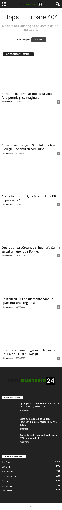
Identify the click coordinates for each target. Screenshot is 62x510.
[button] (57, 4)
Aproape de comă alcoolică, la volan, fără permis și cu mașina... (28, 96)
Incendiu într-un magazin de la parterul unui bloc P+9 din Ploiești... (30, 352)
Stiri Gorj (6, 467)
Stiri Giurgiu (7, 486)
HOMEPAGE (39, 40)
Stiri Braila (6, 481)
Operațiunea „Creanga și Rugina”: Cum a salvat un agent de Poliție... (31, 249)
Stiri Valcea (7, 491)
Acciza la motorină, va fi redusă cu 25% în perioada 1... (30, 198)
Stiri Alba (6, 462)
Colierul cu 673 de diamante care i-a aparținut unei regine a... (27, 301)
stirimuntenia (8, 102)
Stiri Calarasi (7, 471)
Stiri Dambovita (9, 476)
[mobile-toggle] (4, 4)
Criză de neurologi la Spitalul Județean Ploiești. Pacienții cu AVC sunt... (29, 147)
